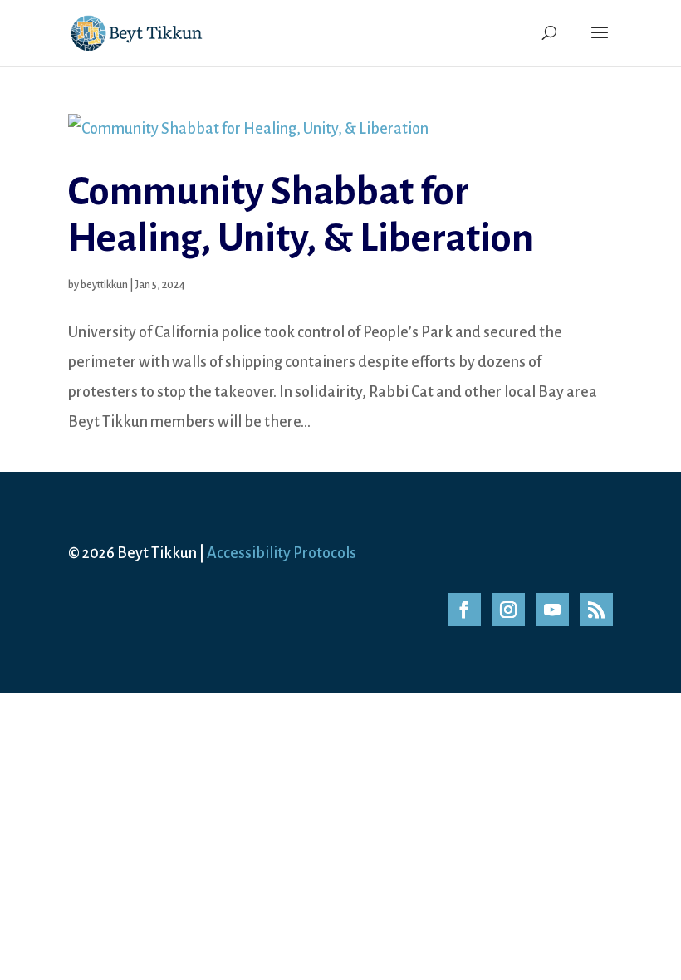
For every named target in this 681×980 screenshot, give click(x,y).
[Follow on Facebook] (464, 609)
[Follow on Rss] (596, 609)
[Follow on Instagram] (508, 609)
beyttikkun (104, 285)
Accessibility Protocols (281, 553)
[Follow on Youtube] (552, 609)
